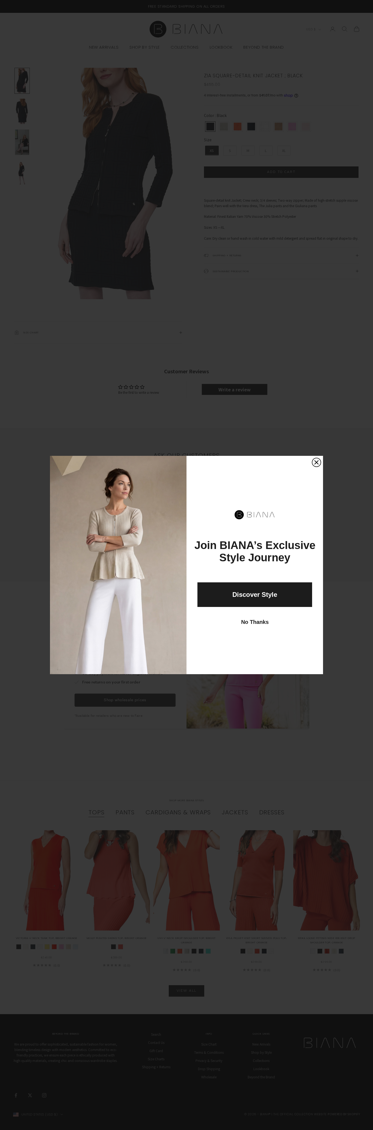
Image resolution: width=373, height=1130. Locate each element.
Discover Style (254, 594)
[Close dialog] (316, 462)
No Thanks (255, 622)
